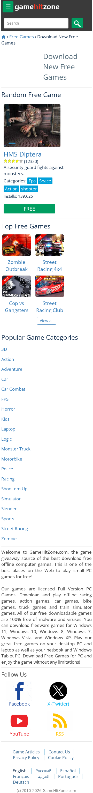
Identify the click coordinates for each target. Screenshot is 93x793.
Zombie (9, 539)
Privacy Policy (26, 757)
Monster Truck (15, 449)
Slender (9, 509)
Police (7, 469)
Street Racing (14, 528)
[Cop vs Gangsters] (16, 286)
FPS (5, 399)
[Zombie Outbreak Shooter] (16, 245)
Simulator (11, 499)
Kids (5, 419)
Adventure (11, 369)
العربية (44, 776)
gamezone (37, 6)
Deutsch (21, 782)
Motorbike (11, 459)
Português (68, 776)
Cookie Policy (61, 757)
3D (4, 349)
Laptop (8, 429)
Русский (43, 771)
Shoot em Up (14, 489)
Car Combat (13, 389)
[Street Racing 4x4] (49, 245)
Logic (6, 439)
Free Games (21, 37)
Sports (7, 519)
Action (7, 359)
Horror (8, 409)
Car (4, 379)
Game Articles (26, 752)
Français (21, 776)
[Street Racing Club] (49, 286)
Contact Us (59, 752)
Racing (7, 479)
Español (68, 771)
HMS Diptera (23, 154)
